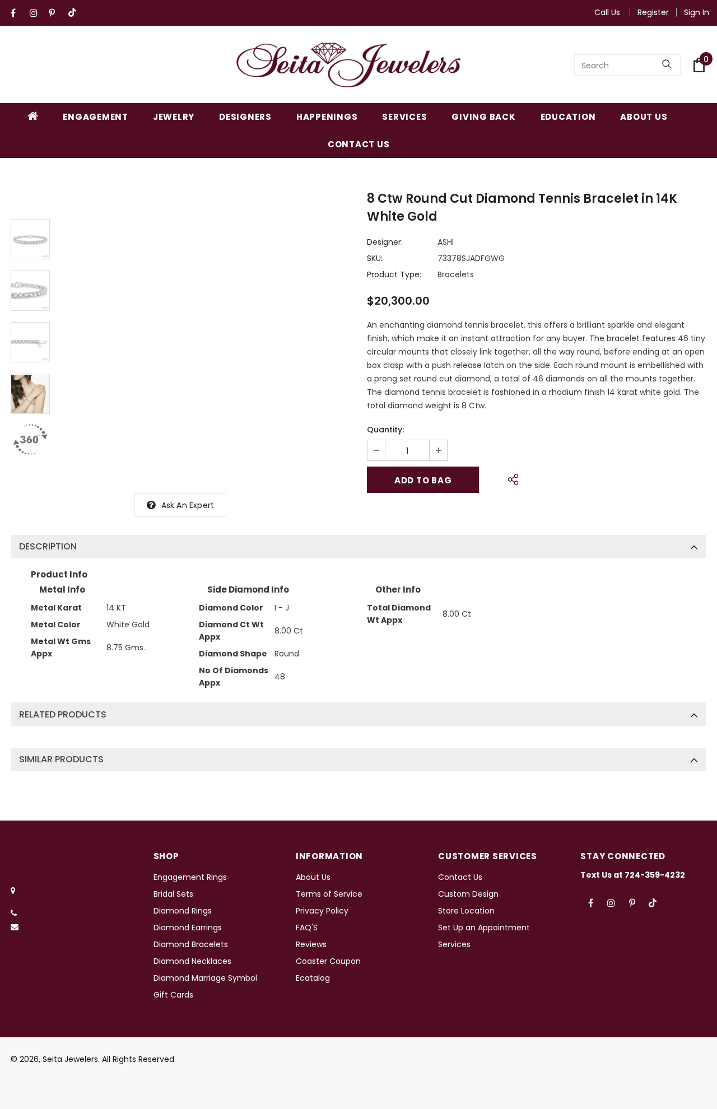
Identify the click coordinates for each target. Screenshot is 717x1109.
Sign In (696, 12)
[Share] (510, 478)
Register (653, 12)
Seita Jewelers (70, 1059)
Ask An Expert (188, 505)
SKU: (375, 258)
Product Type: (394, 274)
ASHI (445, 242)
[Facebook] (18, 13)
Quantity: (385, 429)
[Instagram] (37, 13)
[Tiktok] (75, 13)
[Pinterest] (56, 13)
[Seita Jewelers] (348, 65)
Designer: (385, 242)
